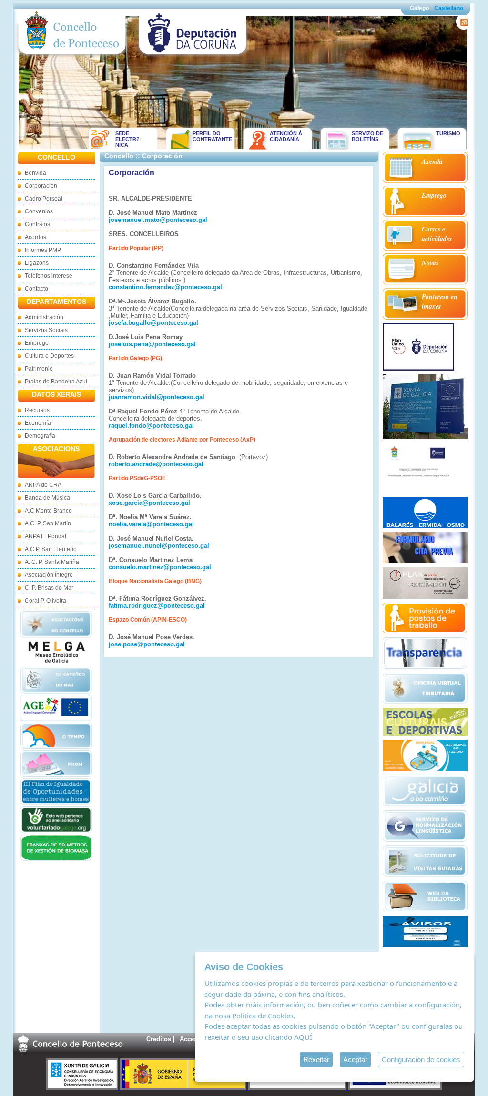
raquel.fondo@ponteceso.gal (151, 425)
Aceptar (355, 1060)
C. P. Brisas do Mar (49, 587)
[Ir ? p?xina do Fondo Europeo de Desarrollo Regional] (395, 1087)
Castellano (448, 8)
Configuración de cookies (421, 1060)
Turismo (448, 133)
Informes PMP (43, 250)
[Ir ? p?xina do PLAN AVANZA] (298, 1087)
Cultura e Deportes (49, 355)
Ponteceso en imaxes (440, 301)
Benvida (35, 173)
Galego (419, 8)
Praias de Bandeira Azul (56, 381)
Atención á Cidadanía (286, 136)
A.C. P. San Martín (48, 523)
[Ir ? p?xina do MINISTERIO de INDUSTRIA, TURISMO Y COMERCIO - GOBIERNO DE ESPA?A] (184, 1087)
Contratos (37, 224)
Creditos (158, 1039)
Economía (38, 423)
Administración (44, 317)
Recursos (37, 410)
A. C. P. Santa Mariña (52, 562)
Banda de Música (47, 497)
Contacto (36, 288)
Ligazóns (37, 263)
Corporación (41, 185)
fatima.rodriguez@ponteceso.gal (157, 605)
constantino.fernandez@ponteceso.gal (165, 287)
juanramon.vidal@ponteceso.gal (156, 397)
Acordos (35, 237)
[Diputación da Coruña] (192, 56)
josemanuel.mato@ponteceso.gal (158, 219)
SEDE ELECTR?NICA (127, 139)
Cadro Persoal (43, 198)
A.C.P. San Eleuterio (51, 549)
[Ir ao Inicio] (72, 56)
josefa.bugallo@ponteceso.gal (153, 322)
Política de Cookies (263, 1015)
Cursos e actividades (437, 233)
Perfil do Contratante (209, 136)
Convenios (39, 211)
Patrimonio (39, 368)
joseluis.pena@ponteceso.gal (152, 344)
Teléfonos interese (48, 275)
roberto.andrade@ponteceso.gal (156, 464)
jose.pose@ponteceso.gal (147, 644)
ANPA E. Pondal (45, 536)
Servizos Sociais (46, 330)
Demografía (40, 435)
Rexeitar (316, 1060)
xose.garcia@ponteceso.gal (149, 502)
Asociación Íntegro (49, 575)
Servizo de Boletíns (367, 136)
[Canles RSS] (462, 27)
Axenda (432, 161)
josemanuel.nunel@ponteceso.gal (159, 545)
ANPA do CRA (43, 485)
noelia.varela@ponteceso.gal (151, 524)
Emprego (37, 343)
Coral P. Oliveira (45, 600)
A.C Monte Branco (48, 510)
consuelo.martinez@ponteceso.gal (160, 567)
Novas (430, 263)
